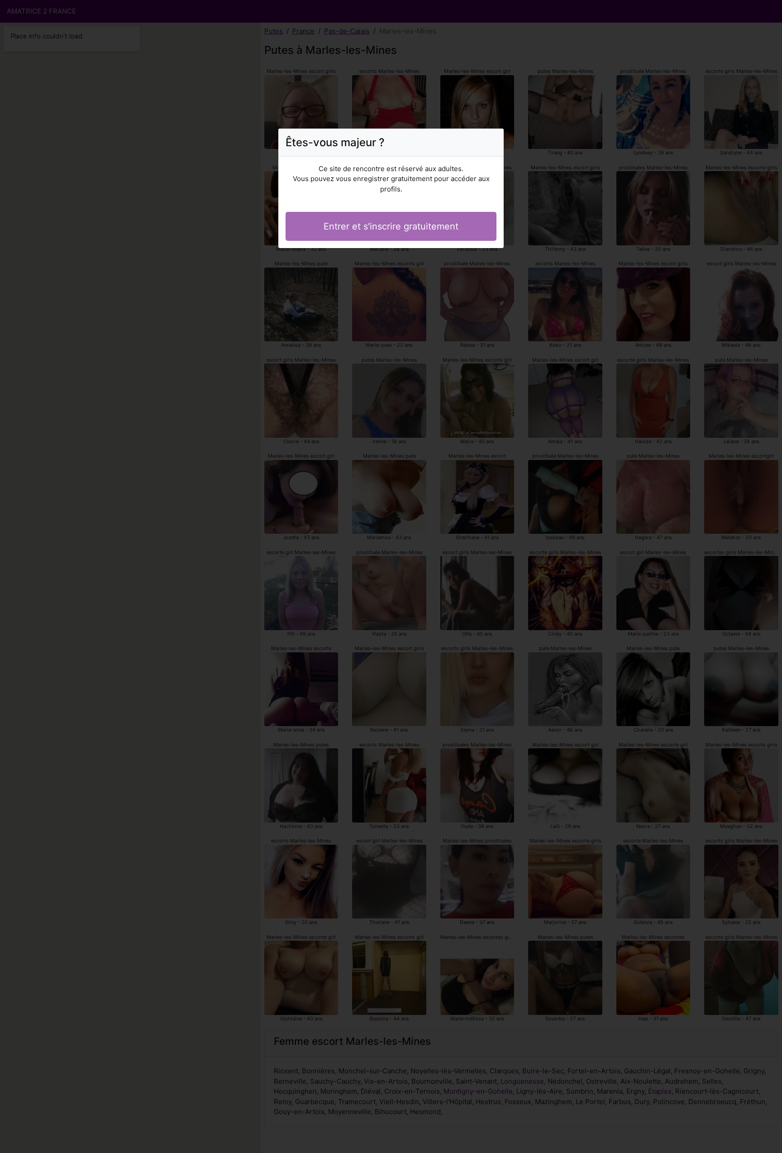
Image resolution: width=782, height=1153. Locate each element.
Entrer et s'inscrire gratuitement (391, 226)
